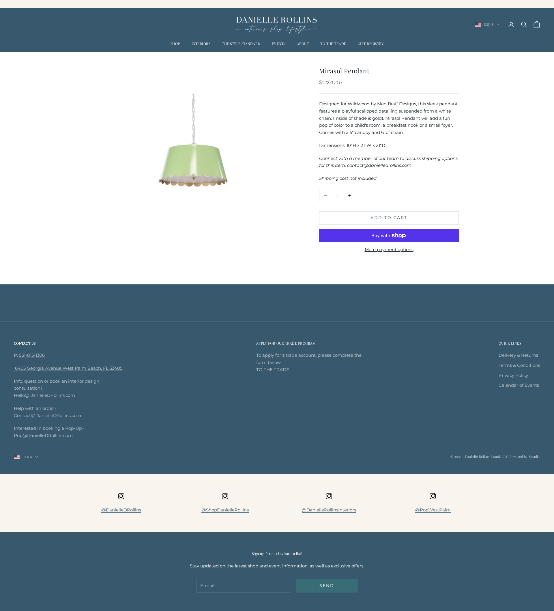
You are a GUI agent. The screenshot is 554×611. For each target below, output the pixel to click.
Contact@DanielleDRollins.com (47, 415)
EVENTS (278, 43)
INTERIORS (201, 43)
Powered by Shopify (525, 456)
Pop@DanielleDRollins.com (43, 435)
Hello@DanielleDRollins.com (44, 395)
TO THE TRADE (333, 43)
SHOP (175, 43)
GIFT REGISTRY (370, 43)
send (326, 585)
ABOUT (303, 43)
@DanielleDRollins (121, 510)
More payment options (389, 249)
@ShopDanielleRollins (225, 510)
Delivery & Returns (518, 355)
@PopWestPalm (433, 510)
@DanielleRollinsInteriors (329, 510)
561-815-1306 (32, 355)
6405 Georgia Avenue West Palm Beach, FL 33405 (68, 368)
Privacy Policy (513, 375)
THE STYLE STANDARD (241, 43)
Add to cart (388, 217)
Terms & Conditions (519, 365)
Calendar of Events (519, 385)
